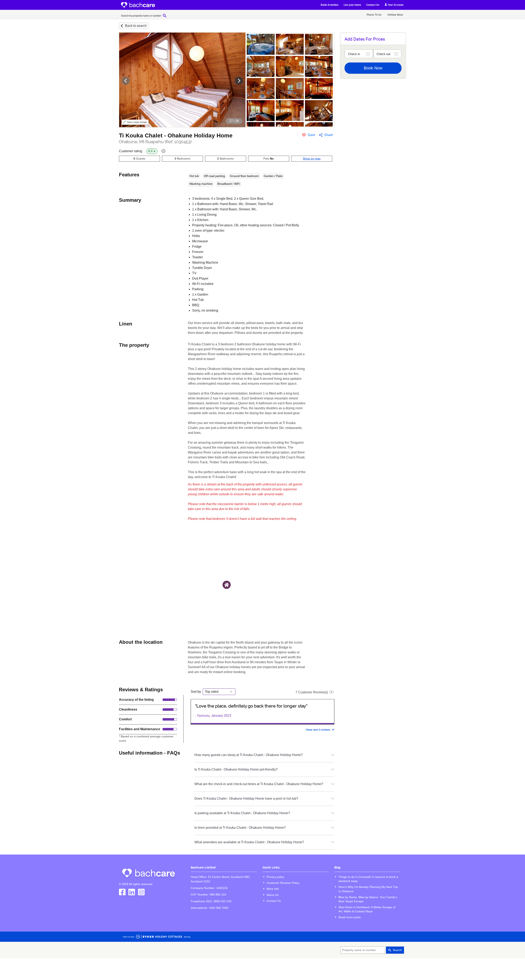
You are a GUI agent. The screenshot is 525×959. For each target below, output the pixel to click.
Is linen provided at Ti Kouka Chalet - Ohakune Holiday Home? (240, 827)
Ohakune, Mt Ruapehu (155, 141)
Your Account (395, 4)
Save (311, 135)
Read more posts (349, 917)
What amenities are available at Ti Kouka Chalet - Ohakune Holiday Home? (249, 842)
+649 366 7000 (218, 907)
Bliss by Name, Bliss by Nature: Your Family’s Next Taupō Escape (367, 899)
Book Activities (330, 4)
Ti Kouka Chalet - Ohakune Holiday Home (176, 135)
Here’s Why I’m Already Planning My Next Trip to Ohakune (368, 889)
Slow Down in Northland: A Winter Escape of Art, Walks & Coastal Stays (366, 909)
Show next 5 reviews (318, 729)
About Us (272, 895)
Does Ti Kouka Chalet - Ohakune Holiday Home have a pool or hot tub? (246, 798)
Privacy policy (275, 877)
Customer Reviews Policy (283, 882)
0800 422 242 (222, 901)
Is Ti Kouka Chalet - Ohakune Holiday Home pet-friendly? (236, 769)
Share (328, 135)
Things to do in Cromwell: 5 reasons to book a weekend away (368, 879)
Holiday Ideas (395, 14)
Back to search (136, 25)
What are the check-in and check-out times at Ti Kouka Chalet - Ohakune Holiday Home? (258, 784)
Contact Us (372, 4)
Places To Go (374, 14)
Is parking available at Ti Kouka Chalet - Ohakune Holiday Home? (242, 813)
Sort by (196, 691)
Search (397, 950)
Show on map (312, 158)
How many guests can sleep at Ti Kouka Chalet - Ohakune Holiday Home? (248, 755)
